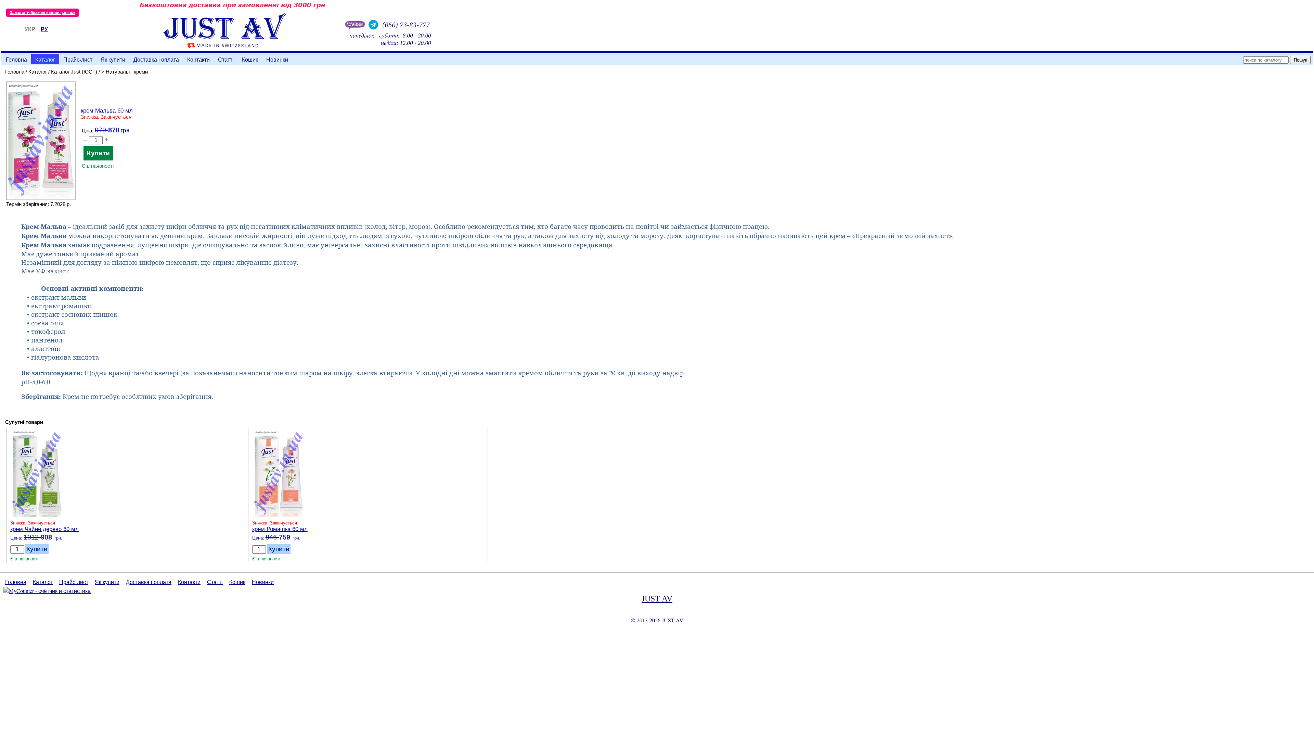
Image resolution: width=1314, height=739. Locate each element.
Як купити (113, 59)
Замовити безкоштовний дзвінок (42, 12)
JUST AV (657, 598)
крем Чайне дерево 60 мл (44, 529)
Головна (16, 59)
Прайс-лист (77, 59)
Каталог (45, 59)
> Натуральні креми (124, 72)
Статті (226, 59)
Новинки (277, 59)
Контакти (198, 59)
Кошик (250, 59)
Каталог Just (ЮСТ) (74, 72)
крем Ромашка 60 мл (280, 529)
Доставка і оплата (156, 59)
